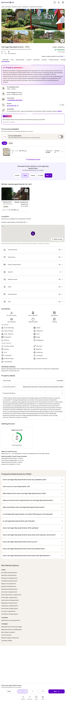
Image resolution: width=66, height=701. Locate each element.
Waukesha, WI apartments (9, 578)
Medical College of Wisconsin (10, 637)
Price (12, 59)
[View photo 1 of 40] (33, 19)
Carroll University (6, 635)
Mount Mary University (8, 632)
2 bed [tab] (10, 143)
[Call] (58, 2)
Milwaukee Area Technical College (11, 626)
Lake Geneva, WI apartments (10, 600)
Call (62, 105)
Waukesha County (16, 6)
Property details (54, 59)
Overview (5, 59)
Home (2, 6)
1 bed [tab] (4, 143)
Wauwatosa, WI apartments (9, 605)
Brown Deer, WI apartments (9, 608)
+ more (59, 111)
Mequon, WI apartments (8, 583)
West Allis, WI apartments (8, 575)
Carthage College (6, 640)
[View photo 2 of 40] (17, 36)
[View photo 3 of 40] (49, 36)
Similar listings (20, 59)
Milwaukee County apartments (10, 620)
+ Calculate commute (14, 100)
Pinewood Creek (8, 202)
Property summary (14, 68)
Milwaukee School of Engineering (11, 629)
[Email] (54, 2)
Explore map (58, 239)
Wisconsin (8, 6)
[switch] (33, 137)
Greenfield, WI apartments (9, 581)
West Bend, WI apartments (9, 589)
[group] (15, 193)
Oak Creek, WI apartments (9, 592)
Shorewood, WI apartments (9, 614)
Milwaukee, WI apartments (9, 603)
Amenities (37, 59)
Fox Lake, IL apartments (8, 611)
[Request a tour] (63, 2)
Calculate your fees (34, 159)
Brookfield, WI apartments (9, 572)
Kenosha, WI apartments (8, 586)
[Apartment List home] (7, 2)
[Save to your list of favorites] (62, 11)
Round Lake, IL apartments (9, 597)
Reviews (44, 59)
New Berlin (25, 6)
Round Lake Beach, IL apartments (11, 594)
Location (29, 59)
